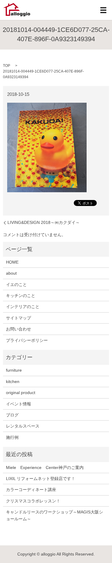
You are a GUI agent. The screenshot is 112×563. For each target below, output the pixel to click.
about (11, 273)
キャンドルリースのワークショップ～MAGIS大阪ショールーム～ (54, 515)
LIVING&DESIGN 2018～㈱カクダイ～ (43, 222)
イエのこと (16, 284)
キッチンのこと (20, 295)
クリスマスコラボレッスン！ (33, 501)
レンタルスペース (22, 426)
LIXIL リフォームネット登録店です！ (40, 478)
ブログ (12, 415)
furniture (14, 370)
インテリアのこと (22, 306)
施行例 (12, 437)
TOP (6, 66)
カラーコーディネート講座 (31, 489)
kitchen (12, 381)
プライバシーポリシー (27, 340)
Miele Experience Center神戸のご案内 (45, 467)
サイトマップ (18, 318)
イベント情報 (18, 404)
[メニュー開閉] (103, 10)
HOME (12, 262)
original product (20, 392)
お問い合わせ (18, 329)
